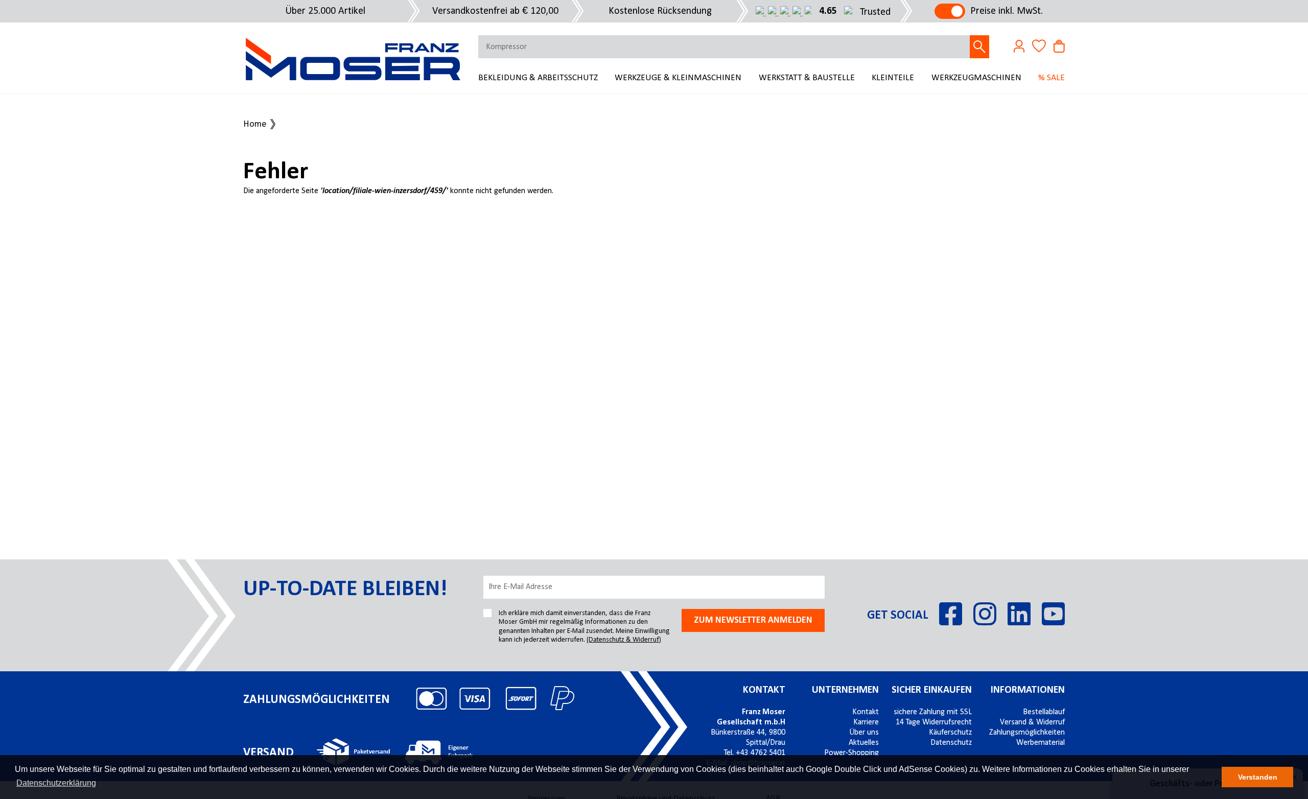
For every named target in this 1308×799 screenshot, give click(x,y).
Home (254, 124)
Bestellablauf (1044, 712)
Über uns (864, 733)
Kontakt (764, 690)
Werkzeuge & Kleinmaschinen (678, 78)
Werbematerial (1040, 743)
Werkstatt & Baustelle (807, 78)
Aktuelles (864, 743)
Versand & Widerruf (1032, 722)
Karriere (866, 722)
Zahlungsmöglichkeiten (1027, 733)
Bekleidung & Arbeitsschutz (538, 78)
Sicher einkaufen (932, 690)
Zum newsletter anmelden (753, 620)
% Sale (1051, 78)
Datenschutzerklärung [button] (56, 783)
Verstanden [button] (1257, 777)
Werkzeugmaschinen (976, 78)
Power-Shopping (851, 753)
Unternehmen (845, 690)
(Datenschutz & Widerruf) (624, 640)
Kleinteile (893, 78)
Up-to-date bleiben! (345, 589)
